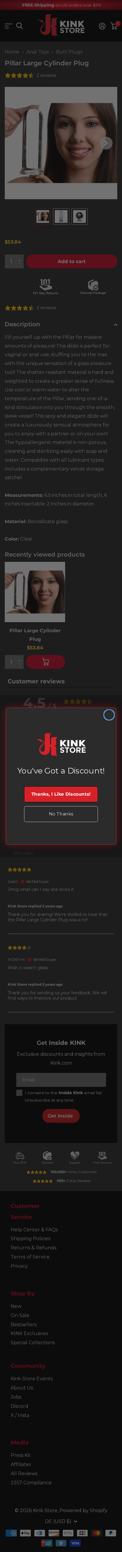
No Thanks (61, 813)
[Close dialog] (109, 715)
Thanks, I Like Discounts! (61, 794)
